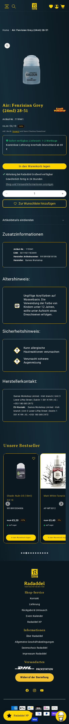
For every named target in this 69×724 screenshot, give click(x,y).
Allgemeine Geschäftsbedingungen (34, 642)
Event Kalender (34, 616)
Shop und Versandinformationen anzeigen (29, 184)
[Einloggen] (57, 6)
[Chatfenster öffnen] (61, 716)
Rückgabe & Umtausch (34, 610)
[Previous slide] (8, 503)
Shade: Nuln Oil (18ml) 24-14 (19, 497)
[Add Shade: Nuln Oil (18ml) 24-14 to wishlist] (34, 458)
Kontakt (34, 598)
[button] (7, 6)
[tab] (21, 553)
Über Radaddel (34, 636)
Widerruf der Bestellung (34, 677)
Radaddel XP (34, 622)
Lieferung (34, 604)
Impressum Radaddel (35, 653)
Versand (15, 131)
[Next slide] (61, 503)
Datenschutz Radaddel (34, 647)
